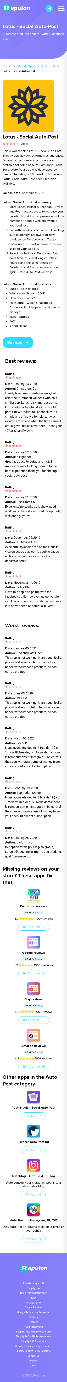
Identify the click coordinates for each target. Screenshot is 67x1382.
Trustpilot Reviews (33, 1326)
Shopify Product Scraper (33, 1293)
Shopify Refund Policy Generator (33, 1336)
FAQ (33, 1297)
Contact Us (34, 1355)
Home (7, 66)
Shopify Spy (33, 1288)
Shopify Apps (26, 66)
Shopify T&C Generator (33, 1341)
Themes (33, 1322)
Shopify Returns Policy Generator (34, 1351)
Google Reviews (33, 1307)
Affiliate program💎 (33, 1283)
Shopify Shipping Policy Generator (33, 1346)
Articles (33, 1360)
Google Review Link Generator (33, 1312)
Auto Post (48, 66)
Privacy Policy (33, 1302)
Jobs (33, 1365)
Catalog (33, 1317)
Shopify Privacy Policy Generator (33, 1331)
